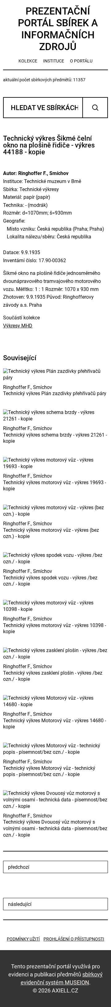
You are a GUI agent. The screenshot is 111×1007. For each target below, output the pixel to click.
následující (19, 904)
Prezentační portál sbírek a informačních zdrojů (58, 29)
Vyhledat (95, 107)
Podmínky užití (23, 939)
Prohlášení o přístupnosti (73, 939)
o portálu (81, 60)
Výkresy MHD (17, 326)
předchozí (18, 867)
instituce (53, 60)
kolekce (27, 60)
